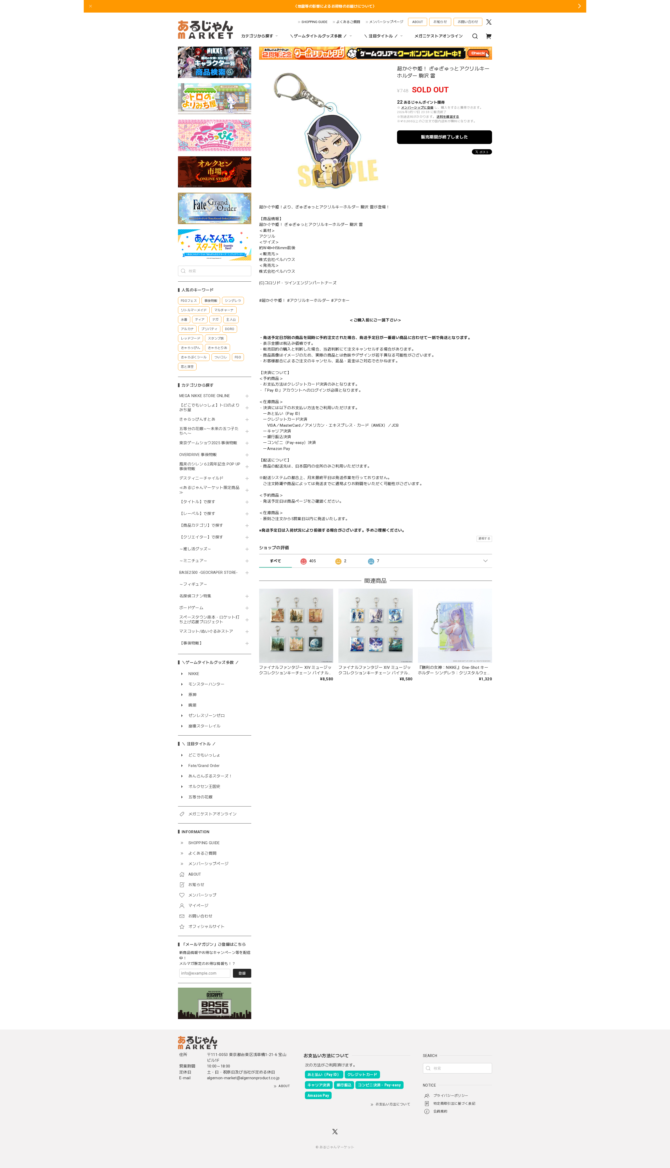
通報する (484, 538)
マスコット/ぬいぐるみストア (206, 631)
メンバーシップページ (386, 22)
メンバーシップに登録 (417, 107)
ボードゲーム (191, 608)
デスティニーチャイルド (201, 478)
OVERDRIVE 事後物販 (198, 455)
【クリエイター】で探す (201, 537)
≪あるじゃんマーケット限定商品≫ (209, 490)
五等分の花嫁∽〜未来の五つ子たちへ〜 (209, 431)
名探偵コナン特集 (195, 596)
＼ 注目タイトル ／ (381, 36)
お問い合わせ (468, 22)
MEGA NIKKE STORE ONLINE (204, 396)
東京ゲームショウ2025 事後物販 (210, 443)
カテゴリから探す (257, 36)
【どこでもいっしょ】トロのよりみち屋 (209, 407)
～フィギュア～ (193, 584)
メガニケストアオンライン (439, 36)
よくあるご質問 (348, 22)
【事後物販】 (191, 643)
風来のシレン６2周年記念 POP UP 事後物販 (209, 466)
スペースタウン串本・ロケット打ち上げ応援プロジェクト (209, 619)
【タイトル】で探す (197, 502)
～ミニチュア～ (193, 561)
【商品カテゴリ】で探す (201, 525)
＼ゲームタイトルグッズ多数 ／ (318, 36)
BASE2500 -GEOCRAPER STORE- (208, 572)
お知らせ (440, 22)
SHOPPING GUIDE (314, 22)
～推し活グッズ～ (195, 549)
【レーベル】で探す (197, 513)
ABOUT (417, 22)
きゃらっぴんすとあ (197, 419)
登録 (242, 973)
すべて (275, 561)
